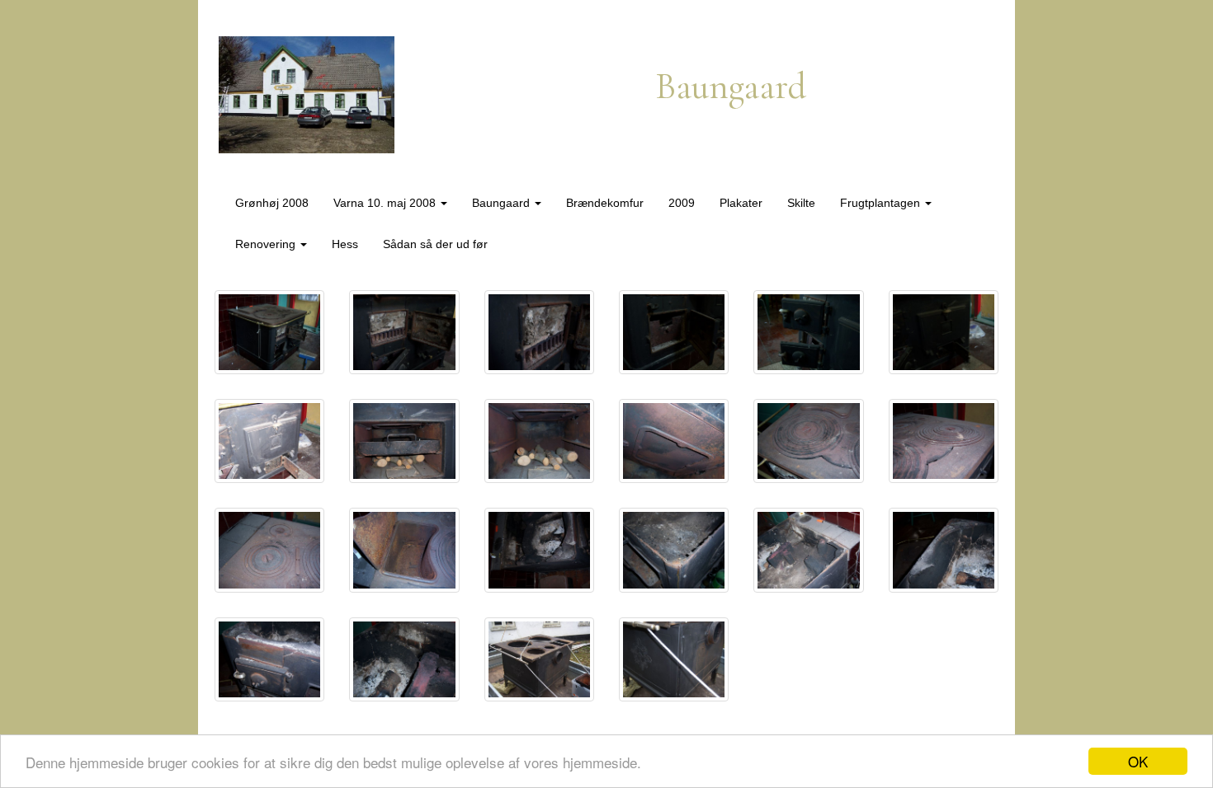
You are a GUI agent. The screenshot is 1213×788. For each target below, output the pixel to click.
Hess (345, 244)
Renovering (267, 244)
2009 (681, 202)
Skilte (801, 202)
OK (1138, 761)
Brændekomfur (605, 202)
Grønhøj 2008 (272, 202)
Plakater (741, 202)
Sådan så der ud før (435, 244)
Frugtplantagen (881, 202)
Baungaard (502, 202)
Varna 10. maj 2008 (386, 202)
